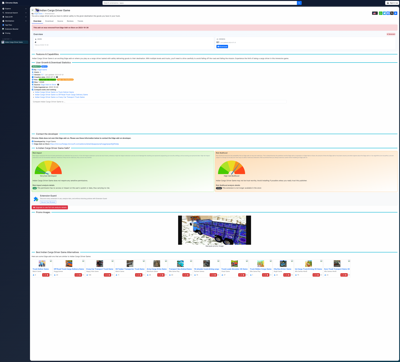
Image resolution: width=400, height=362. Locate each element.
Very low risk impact (47, 80)
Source (60, 21)
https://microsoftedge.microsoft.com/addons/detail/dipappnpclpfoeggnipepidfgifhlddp (84, 144)
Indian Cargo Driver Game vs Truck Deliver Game (54, 92)
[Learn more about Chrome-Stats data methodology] (58, 85)
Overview (37, 21)
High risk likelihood (65, 80)
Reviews (70, 21)
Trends (80, 21)
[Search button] (299, 3)
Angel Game (38, 13)
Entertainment (49, 13)
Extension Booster (11, 29)
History (8, 39)
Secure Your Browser (48, 202)
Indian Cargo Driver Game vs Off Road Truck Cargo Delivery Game (61, 95)
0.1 (42, 75)
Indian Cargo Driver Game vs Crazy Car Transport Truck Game (60, 97)
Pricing (7, 33)
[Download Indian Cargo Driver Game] (305, 43)
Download (49, 21)
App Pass (8, 25)
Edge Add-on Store (48, 85)
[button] (392, 3)
